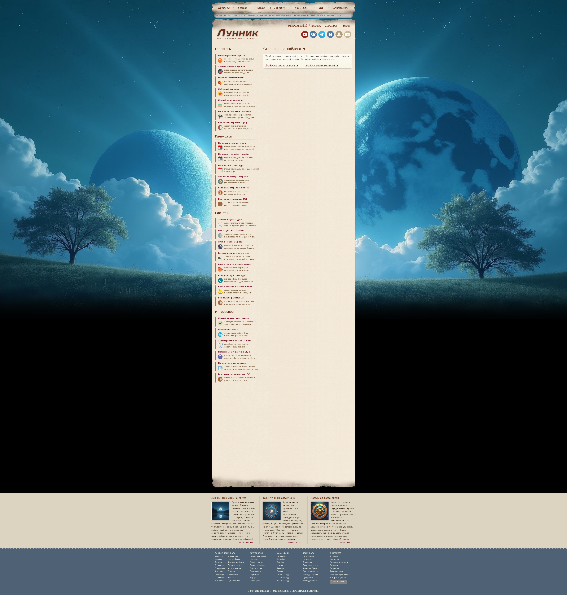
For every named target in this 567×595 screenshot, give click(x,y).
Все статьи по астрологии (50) (234, 374)
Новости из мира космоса (232, 363)
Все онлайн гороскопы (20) (232, 123)
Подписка (334, 568)
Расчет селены (257, 565)
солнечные (244, 253)
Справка (334, 565)
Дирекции (254, 574)
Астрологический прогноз (231, 67)
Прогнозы (224, 7)
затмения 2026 (334, 15)
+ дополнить (331, 25)
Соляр (253, 568)
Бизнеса (231, 578)
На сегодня (224, 143)
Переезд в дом (235, 565)
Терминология (336, 571)
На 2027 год (283, 574)
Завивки (218, 562)
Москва (346, 25)
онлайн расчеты (301, 15)
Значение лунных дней (230, 220)
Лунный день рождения (230, 100)
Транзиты (254, 559)
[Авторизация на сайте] (339, 35)
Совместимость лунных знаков (234, 264)
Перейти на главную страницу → (281, 65)
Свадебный (233, 574)
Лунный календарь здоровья (233, 177)
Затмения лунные (227, 253)
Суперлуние (308, 578)
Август (261, 7)
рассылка (316, 25)
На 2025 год (283, 581)
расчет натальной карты (280, 15)
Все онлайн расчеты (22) (231, 298)
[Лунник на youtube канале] (304, 35)
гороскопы (262, 15)
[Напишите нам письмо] (347, 35)
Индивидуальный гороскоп (232, 55)
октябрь (245, 154)
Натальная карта (258, 556)
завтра (235, 143)
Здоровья (219, 565)
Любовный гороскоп (228, 89)
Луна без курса (310, 565)
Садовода (219, 574)
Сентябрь (281, 559)
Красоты (219, 571)
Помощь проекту (339, 581)
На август (223, 154)
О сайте (334, 556)
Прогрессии (255, 571)
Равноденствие (310, 581)
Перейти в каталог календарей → (321, 65)
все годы (238, 166)
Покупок (231, 571)
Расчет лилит (256, 562)
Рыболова (219, 581)
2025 (230, 166)
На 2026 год (283, 578)
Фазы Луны (301, 7)
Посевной (219, 578)
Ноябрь (280, 565)
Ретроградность (310, 571)
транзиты (251, 15)
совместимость (223, 15)
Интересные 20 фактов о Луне (234, 352)
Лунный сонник (226, 318)
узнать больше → (247, 542)
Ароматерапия (234, 568)
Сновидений (233, 556)
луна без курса (318, 15)
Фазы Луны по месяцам (231, 231)
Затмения (307, 562)
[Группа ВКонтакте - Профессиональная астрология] (313, 35)
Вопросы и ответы (339, 562)
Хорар (252, 578)
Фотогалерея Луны (228, 330)
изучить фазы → (296, 542)
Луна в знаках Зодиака (230, 242)
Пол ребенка (234, 559)
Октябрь (280, 562)
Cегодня (242, 7)
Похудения (220, 568)
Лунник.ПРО (341, 7)
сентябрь (234, 154)
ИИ (321, 7)
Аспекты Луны (310, 568)
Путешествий (234, 581)
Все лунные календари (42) (232, 199)
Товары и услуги (338, 578)
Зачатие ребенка (236, 562)
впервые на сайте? (297, 25)
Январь (280, 571)
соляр (234, 15)
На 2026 (222, 166)
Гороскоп (279, 7)
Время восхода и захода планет (235, 287)
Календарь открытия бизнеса (233, 188)
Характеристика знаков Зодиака (234, 341)
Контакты (334, 559)
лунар (242, 15)
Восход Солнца (310, 574)
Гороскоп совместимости (231, 78)
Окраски (219, 559)
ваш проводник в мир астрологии (236, 38)
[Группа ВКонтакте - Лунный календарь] (330, 35)
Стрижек (219, 556)
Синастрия (255, 581)
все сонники (242, 318)
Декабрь (280, 568)
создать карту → (347, 542)
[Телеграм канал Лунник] (321, 35)
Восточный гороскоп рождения (234, 111)
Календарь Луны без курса (232, 276)
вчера (243, 143)
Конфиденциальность (340, 574)
